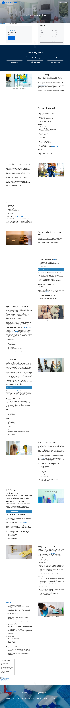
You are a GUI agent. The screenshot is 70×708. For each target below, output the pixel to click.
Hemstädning (3, 664)
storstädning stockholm (5, 678)
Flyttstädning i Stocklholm (6, 668)
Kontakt (65, 2)
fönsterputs (42, 458)
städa (17, 390)
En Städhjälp (3, 670)
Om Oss (60, 2)
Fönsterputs (43, 447)
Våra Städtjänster (4, 663)
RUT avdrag (8, 516)
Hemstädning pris (4, 679)
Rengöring (53, 553)
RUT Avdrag (3, 672)
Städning (2, 677)
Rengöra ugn (9, 602)
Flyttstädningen (14, 331)
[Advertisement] (51, 99)
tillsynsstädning (54, 146)
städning (54, 259)
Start (56, 2)
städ (18, 364)
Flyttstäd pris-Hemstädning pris (7, 667)
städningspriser (48, 291)
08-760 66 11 (12, 30)
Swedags (39, 705)
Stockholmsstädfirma (42, 85)
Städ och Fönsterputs (5, 671)
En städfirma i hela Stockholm (7, 666)
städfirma (13, 180)
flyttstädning (27, 328)
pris (61, 281)
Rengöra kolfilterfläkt (4, 680)
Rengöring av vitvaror (5, 674)
